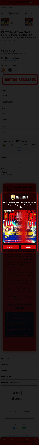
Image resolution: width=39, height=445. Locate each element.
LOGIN (28, 247)
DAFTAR (10, 247)
